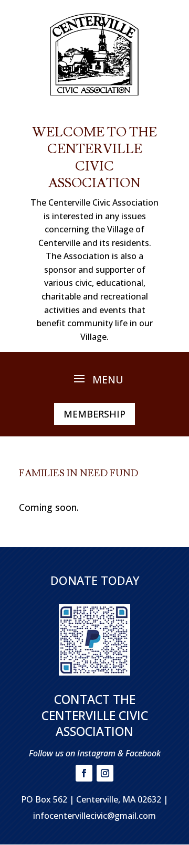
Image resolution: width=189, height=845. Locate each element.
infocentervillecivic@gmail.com (94, 815)
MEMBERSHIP (94, 414)
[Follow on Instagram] (105, 773)
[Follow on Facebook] (84, 773)
